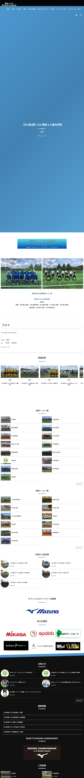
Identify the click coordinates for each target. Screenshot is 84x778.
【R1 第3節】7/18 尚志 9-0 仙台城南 (18, 582)
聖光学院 (47, 299)
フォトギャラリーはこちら (9, 333)
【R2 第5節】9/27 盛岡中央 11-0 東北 (13, 732)
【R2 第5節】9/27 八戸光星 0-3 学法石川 (14, 727)
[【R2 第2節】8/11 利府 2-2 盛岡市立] (49, 371)
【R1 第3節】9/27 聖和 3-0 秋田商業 (13, 722)
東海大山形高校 (56, 452)
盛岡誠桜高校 (56, 532)
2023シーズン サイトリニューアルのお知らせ (21, 672)
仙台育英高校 (56, 419)
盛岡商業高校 (14, 452)
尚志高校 (13, 419)
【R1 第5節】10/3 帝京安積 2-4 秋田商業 (14, 717)
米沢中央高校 (56, 436)
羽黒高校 (13, 460)
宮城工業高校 (14, 540)
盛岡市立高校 (56, 499)
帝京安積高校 (14, 436)
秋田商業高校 (56, 444)
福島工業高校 (14, 532)
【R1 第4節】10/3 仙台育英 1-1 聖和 (18, 563)
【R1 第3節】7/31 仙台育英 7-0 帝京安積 (19, 572)
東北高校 (13, 524)
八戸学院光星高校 (15, 499)
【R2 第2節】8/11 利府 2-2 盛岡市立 (49, 383)
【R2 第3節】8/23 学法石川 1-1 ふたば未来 (69, 383)
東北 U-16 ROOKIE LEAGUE (9, 4)
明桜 (35, 299)
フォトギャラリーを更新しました (18, 682)
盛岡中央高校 (14, 468)
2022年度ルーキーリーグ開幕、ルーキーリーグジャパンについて (25, 692)
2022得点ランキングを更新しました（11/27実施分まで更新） (66, 672)
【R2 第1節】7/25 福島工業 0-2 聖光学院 (29, 383)
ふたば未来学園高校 (16, 516)
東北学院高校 (56, 427)
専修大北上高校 (15, 444)
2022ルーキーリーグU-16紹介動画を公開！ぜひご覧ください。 (66, 682)
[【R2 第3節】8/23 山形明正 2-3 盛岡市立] (10, 371)
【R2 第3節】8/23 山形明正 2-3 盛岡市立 (10, 383)
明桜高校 (13, 477)
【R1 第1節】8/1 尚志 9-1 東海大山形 (60, 572)
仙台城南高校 (56, 460)
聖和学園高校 (14, 427)
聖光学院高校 (56, 468)
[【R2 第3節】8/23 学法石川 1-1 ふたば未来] (69, 371)
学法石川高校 (14, 508)
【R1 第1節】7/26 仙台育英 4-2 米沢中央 (61, 563)
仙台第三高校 (56, 508)
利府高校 (55, 516)
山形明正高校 (56, 524)
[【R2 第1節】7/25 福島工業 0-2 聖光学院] (30, 371)
